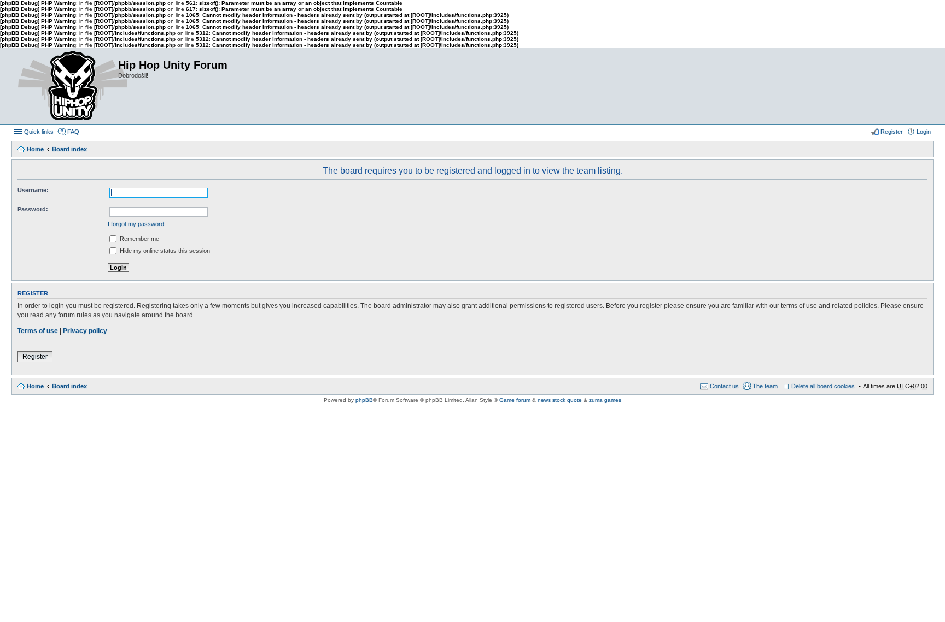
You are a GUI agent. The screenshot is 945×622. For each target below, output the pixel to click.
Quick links (39, 131)
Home (35, 149)
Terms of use (38, 331)
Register (35, 356)
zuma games (605, 400)
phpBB (364, 400)
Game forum (514, 400)
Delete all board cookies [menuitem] (823, 386)
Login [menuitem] (924, 131)
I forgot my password (136, 224)
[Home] (64, 86)
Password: (33, 209)
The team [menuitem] (765, 386)
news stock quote (560, 400)
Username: (33, 190)
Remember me (138, 238)
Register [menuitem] (891, 131)
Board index (69, 149)
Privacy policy (85, 331)
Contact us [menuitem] (724, 386)
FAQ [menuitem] (73, 131)
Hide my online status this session (164, 250)
